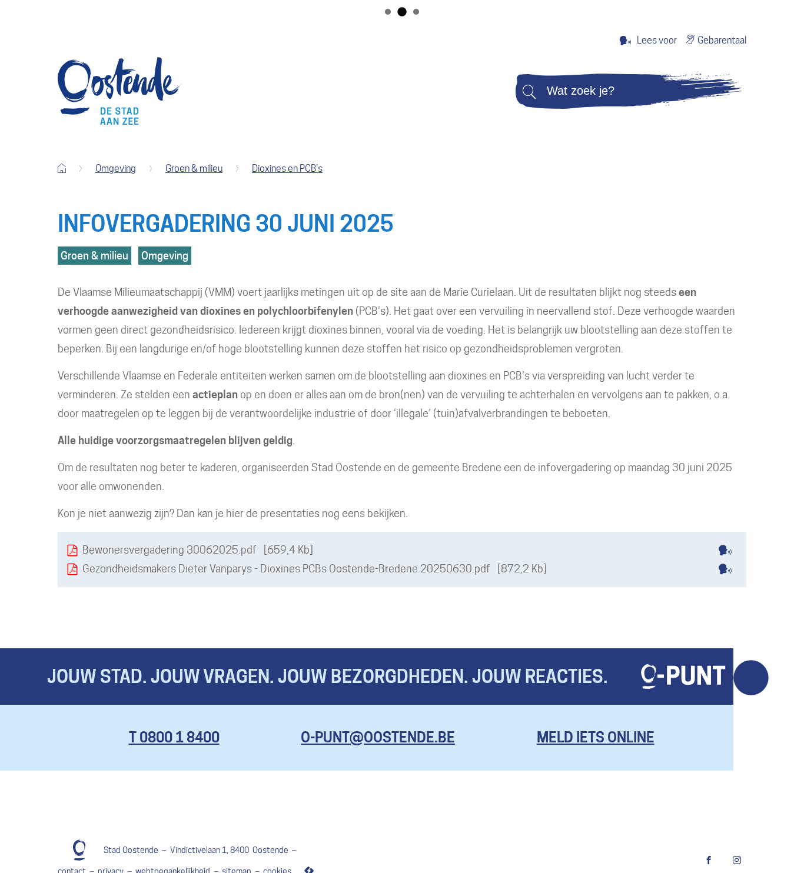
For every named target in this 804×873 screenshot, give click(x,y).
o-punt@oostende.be (378, 737)
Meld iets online (596, 737)
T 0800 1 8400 (174, 737)
